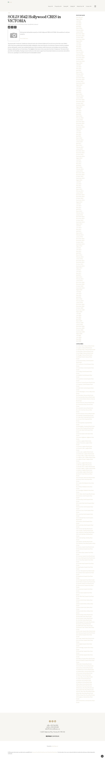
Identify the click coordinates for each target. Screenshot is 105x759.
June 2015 (78, 183)
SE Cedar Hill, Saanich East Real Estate (85, 558)
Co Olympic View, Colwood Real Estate (85, 349)
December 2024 (80, 55)
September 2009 (80, 310)
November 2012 (80, 240)
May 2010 (78, 295)
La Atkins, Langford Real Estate (83, 441)
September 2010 (80, 288)
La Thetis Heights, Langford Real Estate (85, 468)
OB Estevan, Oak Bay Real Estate (84, 528)
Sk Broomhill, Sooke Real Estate (84, 616)
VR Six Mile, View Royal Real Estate (84, 693)
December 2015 (80, 172)
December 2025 (80, 33)
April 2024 (78, 70)
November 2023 (80, 79)
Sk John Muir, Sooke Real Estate (84, 620)
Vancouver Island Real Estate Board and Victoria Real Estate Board (44, 752)
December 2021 (80, 121)
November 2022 (80, 101)
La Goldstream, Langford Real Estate (85, 453)
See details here (24, 38)
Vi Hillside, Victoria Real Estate (83, 675)
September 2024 (80, 61)
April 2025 (78, 48)
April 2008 (78, 341)
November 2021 (80, 123)
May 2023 (78, 90)
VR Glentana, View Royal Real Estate (85, 687)
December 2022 (80, 99)
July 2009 (78, 313)
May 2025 (78, 46)
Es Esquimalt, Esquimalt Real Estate (84, 415)
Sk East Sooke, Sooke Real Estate (84, 618)
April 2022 (78, 114)
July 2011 (78, 269)
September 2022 (80, 105)
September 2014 (80, 200)
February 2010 (79, 300)
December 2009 (80, 304)
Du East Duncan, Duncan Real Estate (85, 402)
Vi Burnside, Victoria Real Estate (84, 664)
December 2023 (80, 77)
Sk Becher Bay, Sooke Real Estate (84, 614)
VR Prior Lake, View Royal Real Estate (85, 691)
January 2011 (79, 280)
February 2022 (79, 118)
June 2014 (78, 205)
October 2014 (79, 198)
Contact (88, 6)
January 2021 (79, 141)
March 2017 (79, 145)
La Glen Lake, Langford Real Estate (84, 452)
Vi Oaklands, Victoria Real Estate (84, 682)
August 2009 (79, 311)
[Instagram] (53, 721)
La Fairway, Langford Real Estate (84, 446)
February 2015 (79, 191)
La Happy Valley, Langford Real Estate (85, 455)
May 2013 (78, 229)
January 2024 (79, 76)
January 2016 (79, 171)
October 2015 (79, 176)
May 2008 (78, 339)
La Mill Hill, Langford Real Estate (84, 464)
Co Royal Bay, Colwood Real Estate (84, 351)
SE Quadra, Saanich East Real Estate (85, 583)
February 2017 (79, 147)
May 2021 (78, 134)
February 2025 (79, 52)
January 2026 (79, 32)
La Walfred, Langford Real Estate (84, 470)
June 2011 (78, 271)
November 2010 (80, 284)
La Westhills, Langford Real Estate (84, 472)
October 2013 (79, 220)
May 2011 (78, 273)
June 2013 (78, 227)
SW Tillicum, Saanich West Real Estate (85, 658)
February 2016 (79, 169)
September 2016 (80, 156)
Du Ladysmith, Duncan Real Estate (84, 408)
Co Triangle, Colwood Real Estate (84, 355)
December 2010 (80, 282)
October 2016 (79, 154)
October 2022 (79, 103)
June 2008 (78, 337)
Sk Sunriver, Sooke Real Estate (83, 623)
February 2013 (79, 235)
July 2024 (78, 65)
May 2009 (78, 317)
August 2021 (79, 129)
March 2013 (79, 233)
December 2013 (80, 216)
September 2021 (80, 127)
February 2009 (79, 322)
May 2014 (78, 207)
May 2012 (78, 251)
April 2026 (78, 26)
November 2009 (80, 306)
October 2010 (79, 286)
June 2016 (78, 161)
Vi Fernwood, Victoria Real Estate (84, 673)
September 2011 (80, 266)
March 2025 (79, 50)
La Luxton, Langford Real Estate (84, 463)
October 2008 (79, 330)
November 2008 (80, 328)
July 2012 (78, 247)
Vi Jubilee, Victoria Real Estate (83, 678)
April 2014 (78, 209)
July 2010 (78, 291)
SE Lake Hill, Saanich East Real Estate (85, 570)
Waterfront (79, 6)
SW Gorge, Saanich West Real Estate (85, 638)
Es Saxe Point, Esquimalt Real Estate (85, 428)
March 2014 (79, 211)
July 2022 (78, 108)
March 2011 (79, 277)
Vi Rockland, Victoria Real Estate (84, 686)
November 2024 (80, 57)
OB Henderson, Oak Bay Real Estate (85, 532)
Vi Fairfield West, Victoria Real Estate (85, 671)
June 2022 (78, 110)
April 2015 (78, 187)
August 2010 (79, 289)
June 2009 (78, 315)
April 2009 (78, 319)
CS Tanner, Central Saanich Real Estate (85, 382)
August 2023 (79, 85)
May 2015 (78, 185)
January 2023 (79, 97)
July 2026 (78, 21)
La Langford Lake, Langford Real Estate (85, 457)
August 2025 (79, 41)
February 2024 (79, 74)
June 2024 (78, 66)
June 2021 (78, 132)
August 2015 (79, 180)
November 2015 (80, 174)
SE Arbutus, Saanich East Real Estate (85, 547)
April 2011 (78, 275)
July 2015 (78, 182)
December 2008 (80, 326)
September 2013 (80, 222)
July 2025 (78, 43)
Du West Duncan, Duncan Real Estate (85, 413)
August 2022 (79, 107)
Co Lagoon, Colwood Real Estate (84, 347)
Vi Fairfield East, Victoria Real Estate (85, 669)
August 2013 (79, 224)
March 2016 (79, 167)
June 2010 (78, 293)
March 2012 (79, 255)
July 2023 (78, 86)
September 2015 (80, 178)
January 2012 (79, 258)
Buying (65, 6)
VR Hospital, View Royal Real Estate (85, 689)
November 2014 (80, 196)
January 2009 (79, 324)
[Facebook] (50, 721)
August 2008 (79, 333)
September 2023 (80, 83)
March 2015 (79, 189)
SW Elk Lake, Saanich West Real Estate (85, 631)
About (49, 6)
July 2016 (78, 160)
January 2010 (79, 302)
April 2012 (78, 253)
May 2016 (78, 163)
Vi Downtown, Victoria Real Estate (84, 667)
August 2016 (79, 158)
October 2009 (79, 308)
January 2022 (79, 119)
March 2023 (79, 94)
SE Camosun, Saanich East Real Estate (85, 556)
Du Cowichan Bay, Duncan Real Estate (85, 397)
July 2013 (78, 225)
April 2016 (78, 165)
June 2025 (78, 44)
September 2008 (80, 331)
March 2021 (79, 138)
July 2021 (78, 130)
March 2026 (79, 28)
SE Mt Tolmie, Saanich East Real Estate (85, 581)
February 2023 (79, 96)
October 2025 (79, 37)
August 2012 (79, 246)
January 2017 (79, 149)
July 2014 (78, 203)
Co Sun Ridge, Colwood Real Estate (84, 353)
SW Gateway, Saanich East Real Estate (85, 633)
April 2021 (78, 136)
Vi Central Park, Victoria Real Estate (85, 665)
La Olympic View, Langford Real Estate (85, 466)
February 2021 (79, 140)
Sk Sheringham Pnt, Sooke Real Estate (85, 622)
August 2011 (79, 267)
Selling (71, 6)
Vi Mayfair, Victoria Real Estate (83, 680)
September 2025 (80, 39)
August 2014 (79, 202)
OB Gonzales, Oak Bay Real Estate (84, 530)
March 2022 (79, 116)
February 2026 (79, 30)
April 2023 (78, 92)
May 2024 (78, 68)
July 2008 (78, 335)
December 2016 (80, 150)
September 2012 (80, 244)
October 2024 (79, 59)
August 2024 (79, 63)
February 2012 (79, 257)
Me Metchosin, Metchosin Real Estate (85, 477)
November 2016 (80, 152)
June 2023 (78, 88)
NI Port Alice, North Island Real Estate (85, 494)
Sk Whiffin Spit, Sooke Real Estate (84, 625)
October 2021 (79, 125)
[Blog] (55, 721)
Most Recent (79, 17)
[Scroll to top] (102, 756)
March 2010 (79, 299)
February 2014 (79, 213)
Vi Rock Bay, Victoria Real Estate (84, 684)
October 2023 (79, 81)
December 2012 (80, 238)
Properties (57, 6)
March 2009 (79, 320)
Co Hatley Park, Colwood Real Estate (85, 346)
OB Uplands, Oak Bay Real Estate (84, 541)
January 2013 (79, 236)
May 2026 (78, 24)
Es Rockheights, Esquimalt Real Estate (85, 426)
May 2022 (78, 112)
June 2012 (78, 249)
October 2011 (79, 264)
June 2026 (78, 23)
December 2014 (80, 194)
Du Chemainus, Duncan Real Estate (84, 395)
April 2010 (78, 297)
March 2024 (79, 72)
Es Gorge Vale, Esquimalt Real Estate (85, 417)
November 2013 (80, 218)
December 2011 (80, 260)
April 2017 (78, 143)
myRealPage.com (54, 746)
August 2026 (79, 19)
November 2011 (80, 262)
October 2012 (79, 242)
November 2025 (80, 35)
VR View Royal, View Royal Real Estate (85, 695)
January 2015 (79, 193)
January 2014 (79, 214)
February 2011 (79, 278)
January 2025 (79, 54)
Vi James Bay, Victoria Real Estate (84, 676)
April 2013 (78, 231)
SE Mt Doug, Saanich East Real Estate (85, 580)
